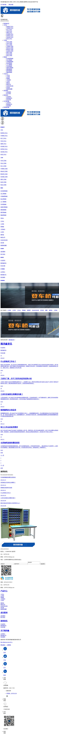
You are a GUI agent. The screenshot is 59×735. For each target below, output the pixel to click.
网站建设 (3, 645)
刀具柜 (55, 310)
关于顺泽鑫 (3, 4)
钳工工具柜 (9, 44)
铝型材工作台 (9, 35)
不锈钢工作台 (9, 28)
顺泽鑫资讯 (9, 98)
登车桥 (8, 87)
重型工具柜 (9, 52)
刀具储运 (8, 79)
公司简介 (8, 102)
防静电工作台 (9, 26)
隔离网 (29, 310)
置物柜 (5, 57)
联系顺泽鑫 (6, 107)
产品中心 (5, 73)
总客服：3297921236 (11, 693)
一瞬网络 (8, 645)
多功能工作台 (9, 34)
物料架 (8, 82)
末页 (2, 468)
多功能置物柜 (9, 58)
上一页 (2, 455)
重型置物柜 (9, 70)
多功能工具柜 (9, 51)
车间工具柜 (9, 41)
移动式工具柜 (9, 47)
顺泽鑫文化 (9, 104)
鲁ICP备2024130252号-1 (7, 642)
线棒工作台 (9, 32)
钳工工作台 (9, 29)
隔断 (46, 310)
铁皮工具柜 (9, 55)
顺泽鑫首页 (6, 23)
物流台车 (8, 84)
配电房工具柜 (9, 49)
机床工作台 (9, 38)
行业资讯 (8, 96)
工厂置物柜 (9, 64)
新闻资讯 (5, 95)
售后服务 (8, 105)
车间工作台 (9, 31)
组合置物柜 (9, 63)
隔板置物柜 (9, 72)
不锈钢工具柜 (9, 46)
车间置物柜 (9, 66)
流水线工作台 (9, 37)
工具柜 (5, 40)
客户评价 (8, 93)
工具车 (8, 81)
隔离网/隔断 (9, 89)
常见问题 (8, 99)
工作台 (5, 25)
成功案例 (5, 90)
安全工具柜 (9, 43)
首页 (2, 452)
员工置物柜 (9, 60)
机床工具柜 (9, 54)
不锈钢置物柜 (9, 61)
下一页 (2, 465)
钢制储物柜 (9, 69)
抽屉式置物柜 (9, 67)
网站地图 (11, 4)
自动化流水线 (9, 86)
